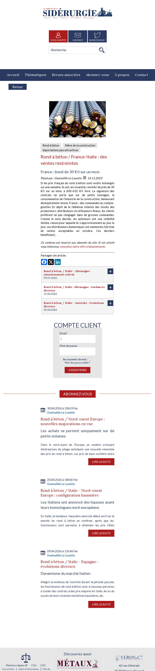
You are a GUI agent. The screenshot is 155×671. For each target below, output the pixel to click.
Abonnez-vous (97, 75)
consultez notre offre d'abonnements (82, 246)
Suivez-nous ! (97, 40)
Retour (17, 87)
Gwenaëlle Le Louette (68, 178)
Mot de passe (68, 345)
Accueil (13, 75)
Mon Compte (58, 40)
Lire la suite (101, 461)
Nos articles (8, 669)
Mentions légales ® (16, 665)
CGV (43, 665)
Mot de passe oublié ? (77, 362)
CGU (33, 665)
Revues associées (66, 75)
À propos (122, 75)
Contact (78, 40)
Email (63, 333)
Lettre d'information (28, 669)
